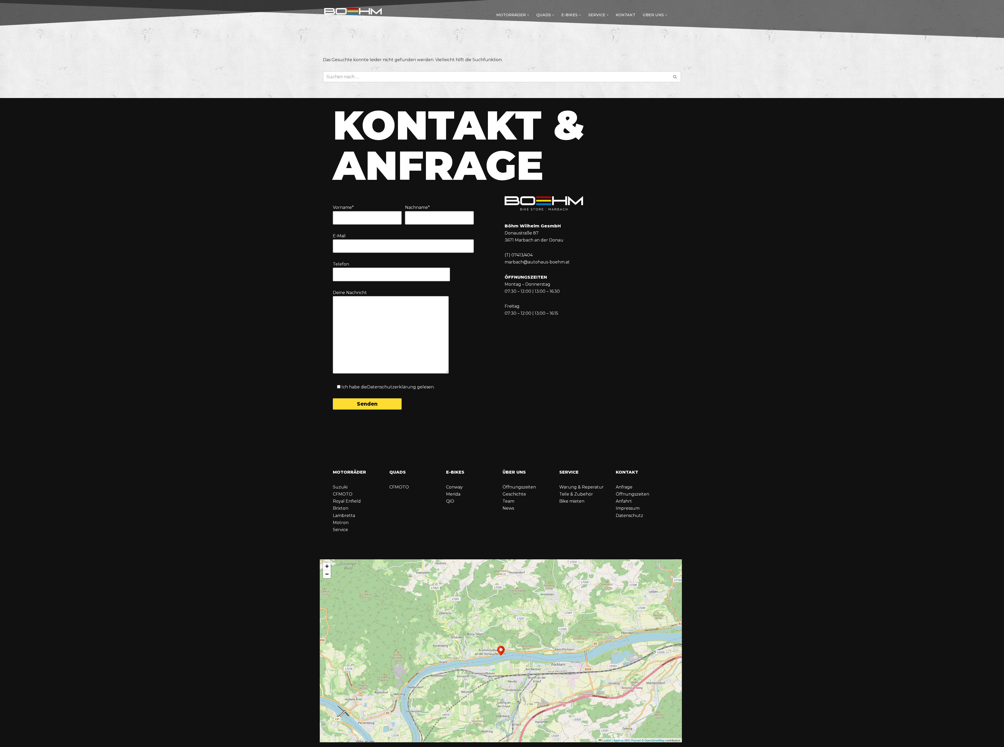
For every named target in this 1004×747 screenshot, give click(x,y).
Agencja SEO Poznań (627, 740)
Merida (453, 494)
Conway (454, 487)
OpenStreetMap (654, 740)
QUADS (397, 472)
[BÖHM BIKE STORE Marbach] (353, 14)
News (508, 508)
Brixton (340, 508)
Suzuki (340, 487)
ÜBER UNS (514, 472)
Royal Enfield (347, 501)
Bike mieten (571, 501)
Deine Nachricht (350, 292)
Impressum (628, 508)
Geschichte (514, 494)
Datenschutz (629, 515)
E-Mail (339, 235)
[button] (528, 15)
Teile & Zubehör (576, 494)
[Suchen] (675, 76)
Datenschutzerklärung (391, 386)
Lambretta (344, 515)
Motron (341, 522)
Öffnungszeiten (519, 487)
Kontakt (625, 15)
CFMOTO (342, 494)
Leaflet (606, 740)
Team (508, 501)
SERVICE (569, 472)
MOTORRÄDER (349, 472)
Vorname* (343, 207)
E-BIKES (455, 472)
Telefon (341, 264)
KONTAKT (627, 472)
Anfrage (624, 487)
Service (340, 529)
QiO (450, 501)
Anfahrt (624, 501)
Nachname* (417, 207)
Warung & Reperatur (581, 487)
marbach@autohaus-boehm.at (537, 262)
